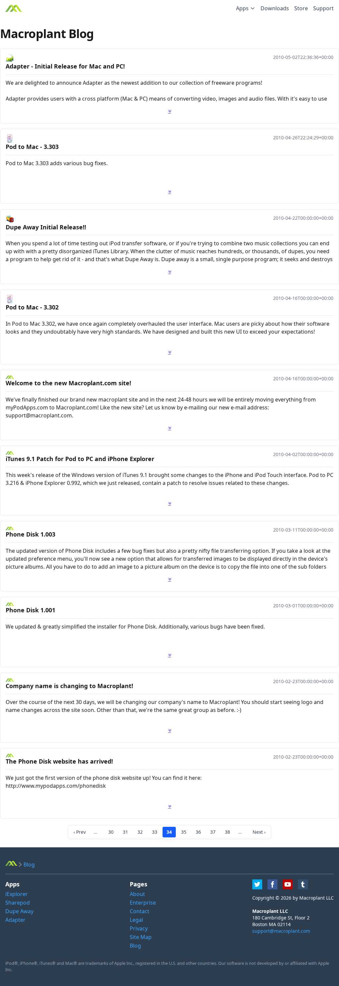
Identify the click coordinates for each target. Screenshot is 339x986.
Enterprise (143, 902)
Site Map (141, 937)
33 (154, 832)
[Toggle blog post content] (169, 111)
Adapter (15, 919)
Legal (136, 919)
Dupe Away (19, 911)
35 (183, 832)
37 (213, 832)
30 (111, 832)
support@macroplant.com (281, 931)
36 (198, 832)
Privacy (139, 928)
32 (140, 832)
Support (323, 8)
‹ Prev (79, 832)
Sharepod (17, 902)
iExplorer (16, 894)
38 (227, 832)
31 (125, 832)
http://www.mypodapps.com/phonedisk (56, 785)
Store (301, 8)
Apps (242, 8)
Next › (259, 832)
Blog (135, 945)
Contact (139, 911)
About (137, 894)
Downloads (275, 8)
